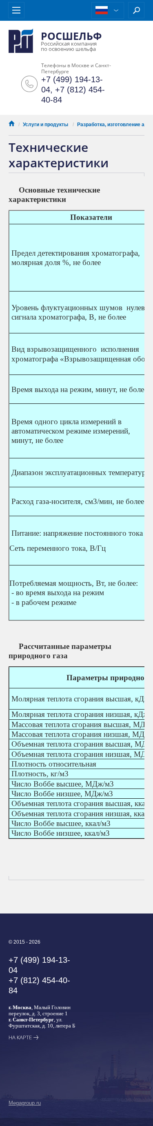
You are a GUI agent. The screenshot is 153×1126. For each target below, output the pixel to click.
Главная (12, 123)
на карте (20, 1037)
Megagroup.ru (25, 1103)
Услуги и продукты (45, 124)
